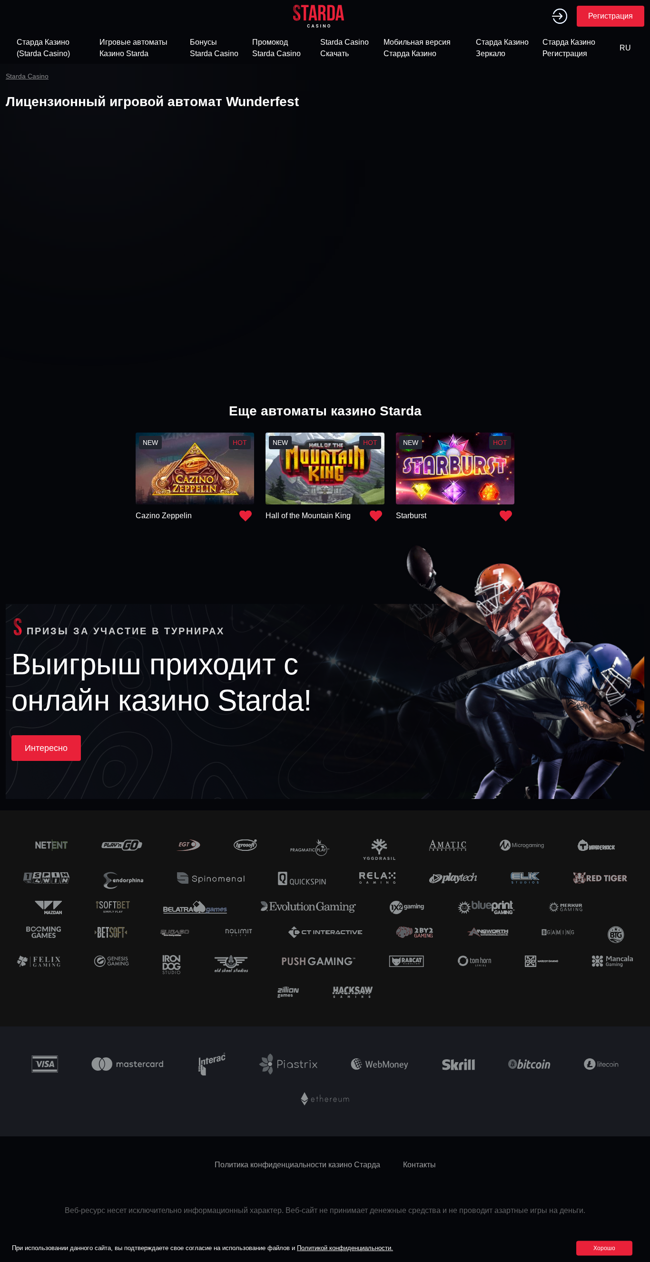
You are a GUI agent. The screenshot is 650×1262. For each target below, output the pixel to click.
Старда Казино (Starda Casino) (43, 48)
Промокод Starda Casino (276, 48)
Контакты (419, 1165)
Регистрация (610, 16)
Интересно (46, 748)
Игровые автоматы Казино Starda (133, 48)
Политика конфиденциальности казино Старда (297, 1165)
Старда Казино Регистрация (568, 48)
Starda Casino (27, 76)
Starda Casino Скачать (344, 48)
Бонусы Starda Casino (214, 48)
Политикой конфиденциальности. (345, 1248)
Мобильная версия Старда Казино (417, 48)
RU (625, 48)
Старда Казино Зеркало (502, 48)
